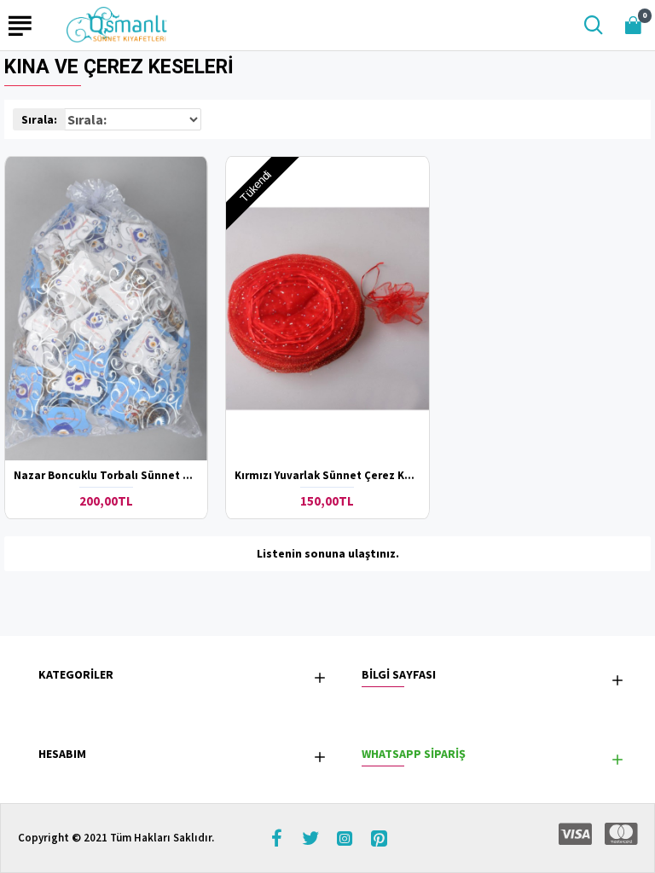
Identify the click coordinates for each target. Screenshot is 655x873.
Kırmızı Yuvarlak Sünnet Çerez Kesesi (327, 476)
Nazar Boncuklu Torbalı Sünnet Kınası (106, 476)
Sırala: (39, 119)
